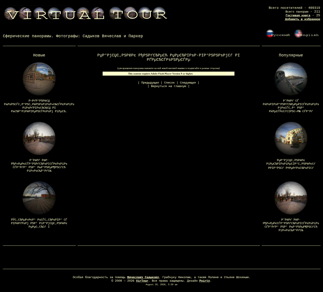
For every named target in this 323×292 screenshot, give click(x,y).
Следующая (188, 82)
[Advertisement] (161, 258)
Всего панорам (296, 11)
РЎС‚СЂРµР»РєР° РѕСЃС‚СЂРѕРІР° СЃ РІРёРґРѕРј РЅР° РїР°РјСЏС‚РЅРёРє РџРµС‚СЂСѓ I (39, 223)
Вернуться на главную (168, 86)
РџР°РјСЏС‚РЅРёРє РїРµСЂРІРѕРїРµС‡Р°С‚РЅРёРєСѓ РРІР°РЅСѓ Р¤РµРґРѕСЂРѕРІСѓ (291, 164)
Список (169, 82)
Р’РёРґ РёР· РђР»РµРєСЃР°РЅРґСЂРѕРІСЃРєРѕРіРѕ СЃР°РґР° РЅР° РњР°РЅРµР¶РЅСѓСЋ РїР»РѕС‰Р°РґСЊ (39, 165)
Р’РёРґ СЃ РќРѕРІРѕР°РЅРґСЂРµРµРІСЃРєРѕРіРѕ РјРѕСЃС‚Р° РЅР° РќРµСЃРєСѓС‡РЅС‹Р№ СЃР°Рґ (291, 106)
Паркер (136, 36)
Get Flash (201, 73)
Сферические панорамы (27, 36)
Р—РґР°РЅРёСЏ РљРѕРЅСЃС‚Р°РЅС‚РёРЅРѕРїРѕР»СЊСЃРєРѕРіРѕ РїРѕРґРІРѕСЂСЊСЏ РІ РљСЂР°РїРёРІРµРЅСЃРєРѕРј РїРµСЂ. (39, 106)
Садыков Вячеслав (102, 36)
